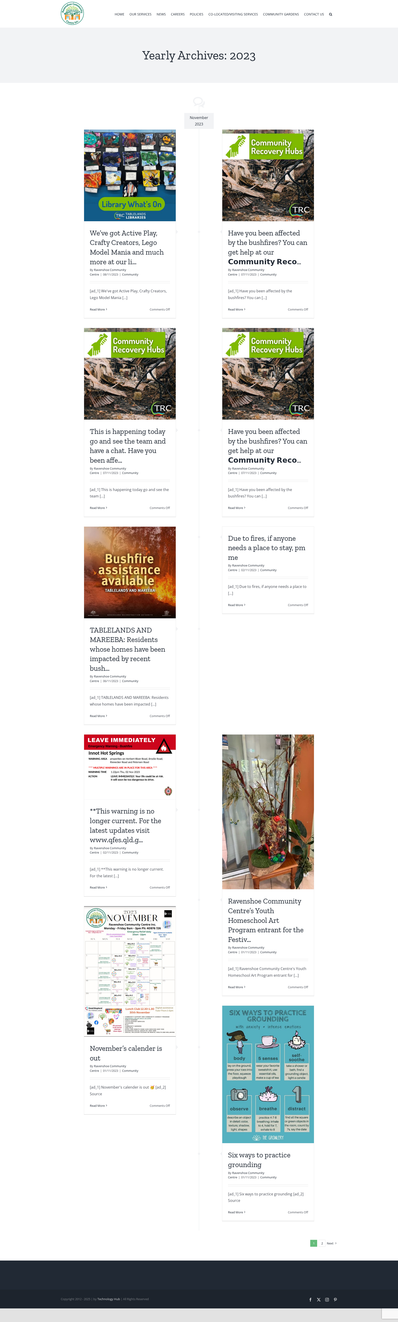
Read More (97, 309)
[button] (330, 14)
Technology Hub (108, 1299)
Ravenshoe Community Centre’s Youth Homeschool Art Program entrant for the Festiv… (266, 920)
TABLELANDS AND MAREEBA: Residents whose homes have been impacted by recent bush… (127, 649)
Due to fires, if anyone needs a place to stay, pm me (266, 548)
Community (130, 274)
